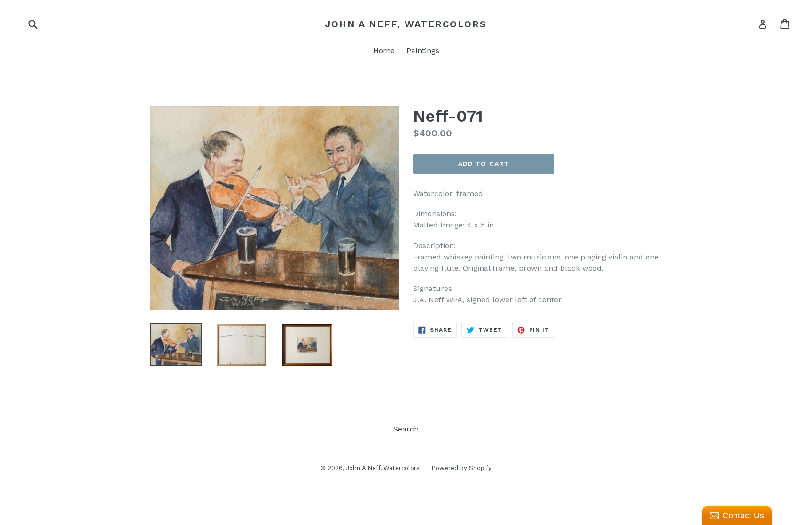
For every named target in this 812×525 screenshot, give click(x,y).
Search (406, 428)
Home (384, 50)
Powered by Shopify (461, 467)
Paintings (422, 50)
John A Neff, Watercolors (406, 24)
